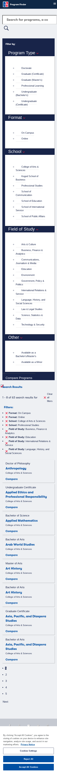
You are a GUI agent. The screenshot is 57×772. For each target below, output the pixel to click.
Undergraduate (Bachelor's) (26, 93)
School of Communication (24, 193)
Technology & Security (32, 324)
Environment (28, 275)
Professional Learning (32, 85)
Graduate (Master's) (31, 80)
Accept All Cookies (28, 767)
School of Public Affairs (33, 216)
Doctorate (26, 68)
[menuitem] (31, 68)
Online (24, 138)
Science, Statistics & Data (29, 317)
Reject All (28, 759)
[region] (28, 749)
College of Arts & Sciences (27, 168)
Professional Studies (32, 185)
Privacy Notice (28, 744)
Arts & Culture (28, 244)
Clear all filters (50, 397)
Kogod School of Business (27, 178)
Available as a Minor (31, 362)
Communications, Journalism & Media (28, 261)
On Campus (27, 132)
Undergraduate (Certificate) (26, 103)
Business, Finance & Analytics (29, 252)
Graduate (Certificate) (32, 74)
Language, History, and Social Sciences (30, 301)
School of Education (31, 201)
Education (26, 269)
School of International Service (30, 209)
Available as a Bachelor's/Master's (26, 354)
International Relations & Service (31, 292)
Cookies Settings (28, 751)
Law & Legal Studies (31, 309)
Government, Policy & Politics (30, 282)
